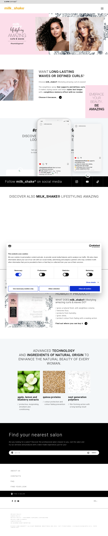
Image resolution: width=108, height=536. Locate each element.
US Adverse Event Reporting (21, 522)
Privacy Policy (16, 514)
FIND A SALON (19, 494)
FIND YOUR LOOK (19, 487)
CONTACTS (16, 476)
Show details (91, 282)
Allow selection (54, 289)
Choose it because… (48, 97)
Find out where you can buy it (69, 323)
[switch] (42, 274)
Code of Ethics (16, 521)
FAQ (12, 481)
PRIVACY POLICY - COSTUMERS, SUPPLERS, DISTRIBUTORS (29, 517)
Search (94, 452)
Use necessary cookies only (23, 289)
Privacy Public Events (19, 519)
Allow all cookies (85, 289)
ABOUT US (15, 471)
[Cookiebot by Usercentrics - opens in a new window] (90, 246)
